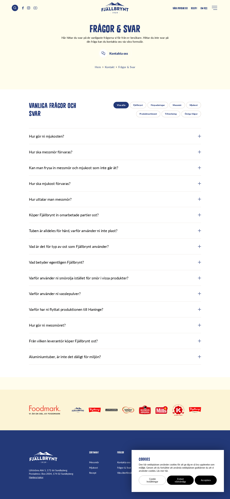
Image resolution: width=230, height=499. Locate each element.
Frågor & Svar (124, 467)
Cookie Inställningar (152, 480)
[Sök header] (15, 8)
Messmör (177, 105)
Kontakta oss (123, 462)
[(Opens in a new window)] (23, 8)
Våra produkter (180, 8)
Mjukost (194, 105)
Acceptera (206, 480)
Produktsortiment (148, 114)
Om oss (204, 8)
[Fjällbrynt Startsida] (43, 457)
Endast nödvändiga (180, 480)
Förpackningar (158, 105)
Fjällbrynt (138, 105)
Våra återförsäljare (126, 472)
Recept (194, 8)
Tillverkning (171, 114)
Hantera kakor (36, 477)
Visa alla (121, 105)
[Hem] (115, 7)
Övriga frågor (191, 114)
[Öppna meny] (214, 8)
